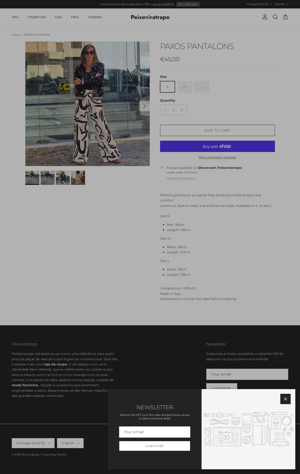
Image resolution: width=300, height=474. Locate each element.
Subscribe (154, 446)
